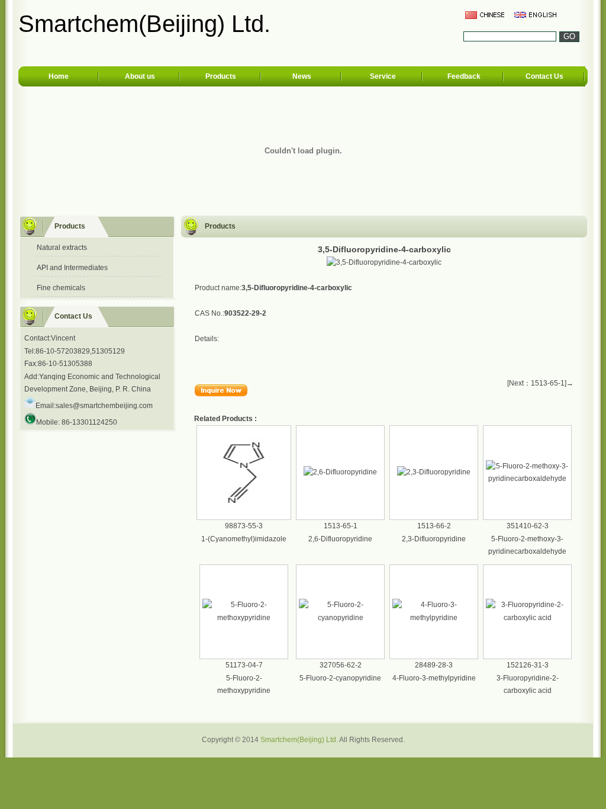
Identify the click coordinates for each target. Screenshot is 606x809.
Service (383, 76)
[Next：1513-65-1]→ (540, 383)
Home (59, 76)
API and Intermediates (72, 268)
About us (140, 76)
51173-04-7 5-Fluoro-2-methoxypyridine (243, 678)
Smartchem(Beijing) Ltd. (299, 740)
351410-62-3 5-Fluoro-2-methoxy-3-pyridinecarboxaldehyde (527, 539)
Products (220, 76)
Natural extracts (62, 247)
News (301, 76)
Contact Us (544, 76)
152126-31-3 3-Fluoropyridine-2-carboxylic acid (528, 678)
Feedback (464, 76)
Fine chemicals (61, 288)
